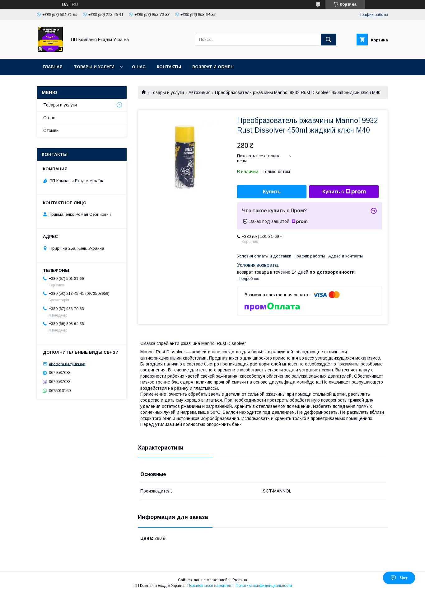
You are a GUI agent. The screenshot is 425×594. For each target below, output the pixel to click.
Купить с (333, 191)
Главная (53, 66)
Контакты (169, 66)
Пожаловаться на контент (210, 585)
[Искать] (328, 39)
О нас (139, 66)
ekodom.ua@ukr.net (67, 363)
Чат (404, 577)
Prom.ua (239, 580)
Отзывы (51, 130)
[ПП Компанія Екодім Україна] (50, 50)
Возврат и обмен (213, 66)
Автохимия (200, 92)
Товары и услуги (94, 66)
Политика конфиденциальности (264, 585)
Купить (272, 191)
